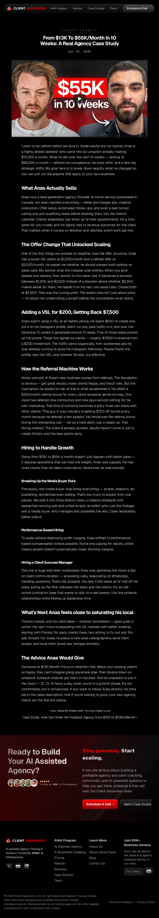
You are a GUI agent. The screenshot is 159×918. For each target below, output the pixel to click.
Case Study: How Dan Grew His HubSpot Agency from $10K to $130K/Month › (80, 717)
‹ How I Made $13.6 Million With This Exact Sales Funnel (80, 710)
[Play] (79, 98)
